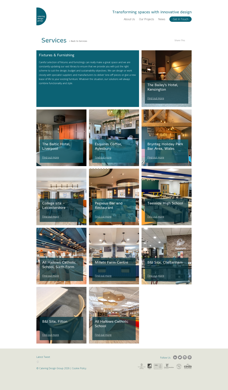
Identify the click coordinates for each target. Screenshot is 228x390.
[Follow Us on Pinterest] (190, 357)
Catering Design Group (41, 16)
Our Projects (146, 19)
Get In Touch (180, 19)
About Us (129, 19)
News (161, 19)
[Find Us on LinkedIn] (175, 357)
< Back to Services (78, 41)
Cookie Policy (79, 368)
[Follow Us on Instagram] (185, 357)
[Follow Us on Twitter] (180, 357)
